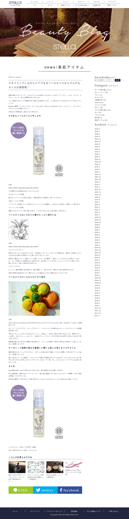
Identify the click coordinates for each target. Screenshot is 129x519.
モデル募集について (94, 511)
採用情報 (74, 511)
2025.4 (97, 136)
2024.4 (97, 149)
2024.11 (98, 139)
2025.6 (97, 134)
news (50, 67)
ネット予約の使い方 (102, 90)
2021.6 (97, 205)
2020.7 (97, 230)
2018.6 (97, 293)
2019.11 (98, 250)
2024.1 (97, 157)
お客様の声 (96, 5)
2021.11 (98, 192)
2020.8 (97, 227)
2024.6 (97, 144)
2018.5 (97, 295)
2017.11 (98, 310)
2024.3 (97, 152)
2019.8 (97, 257)
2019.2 (97, 273)
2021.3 (97, 210)
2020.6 (97, 232)
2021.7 (97, 202)
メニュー (66, 2)
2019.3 (97, 270)
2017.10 (98, 313)
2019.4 (97, 268)
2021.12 (98, 189)
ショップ (50, 2)
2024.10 (98, 141)
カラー (97, 107)
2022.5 (97, 182)
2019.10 (98, 252)
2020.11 (98, 220)
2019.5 (97, 265)
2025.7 (97, 131)
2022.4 (97, 184)
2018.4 (97, 298)
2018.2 (97, 303)
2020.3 (97, 240)
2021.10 (98, 194)
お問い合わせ (113, 511)
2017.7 (97, 316)
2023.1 (97, 172)
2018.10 (98, 283)
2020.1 (97, 245)
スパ (34, 5)
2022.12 (98, 174)
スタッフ (81, 2)
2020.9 (97, 225)
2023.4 (97, 167)
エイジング (112, 1)
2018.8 (97, 288)
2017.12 (98, 308)
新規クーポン (112, 5)
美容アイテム (65, 5)
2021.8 (97, 199)
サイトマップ (35, 511)
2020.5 (97, 235)
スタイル (96, 2)
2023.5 (97, 164)
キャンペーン (99, 92)
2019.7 (97, 260)
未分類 (97, 117)
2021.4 (97, 207)
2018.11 (98, 280)
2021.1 (97, 215)
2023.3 (97, 169)
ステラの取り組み (81, 5)
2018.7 (97, 290)
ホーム (15, 511)
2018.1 (97, 305)
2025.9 (97, 129)
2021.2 (97, 212)
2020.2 (97, 242)
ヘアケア (98, 115)
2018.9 (97, 285)
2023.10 (98, 162)
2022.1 (97, 187)
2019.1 (97, 275)
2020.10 (98, 222)
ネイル (50, 5)
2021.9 (97, 197)
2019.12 (98, 247)
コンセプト (35, 2)
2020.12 (98, 217)
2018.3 (97, 300)
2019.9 (97, 255)
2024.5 (97, 146)
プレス (97, 95)
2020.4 (97, 237)
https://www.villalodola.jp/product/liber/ (23, 188)
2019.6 (97, 263)
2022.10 (98, 179)
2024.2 (97, 154)
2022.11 (98, 177)
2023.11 (98, 159)
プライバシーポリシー (54, 511)
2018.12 (98, 278)
